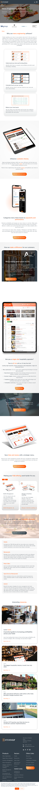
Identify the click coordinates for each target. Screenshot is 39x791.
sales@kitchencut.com (29, 746)
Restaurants (16, 758)
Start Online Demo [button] (19, 409)
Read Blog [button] (6, 698)
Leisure (15, 766)
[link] (19, 616)
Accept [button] (17, 788)
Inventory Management (7, 760)
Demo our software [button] (19, 237)
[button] (34, 2)
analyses (23, 167)
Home (3, 31)
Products (5, 753)
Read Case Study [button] (11, 279)
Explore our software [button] (19, 174)
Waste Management (6, 762)
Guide (9, 629)
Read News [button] (6, 670)
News (5, 663)
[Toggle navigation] (36, 2)
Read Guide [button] (6, 641)
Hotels (15, 756)
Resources (28, 756)
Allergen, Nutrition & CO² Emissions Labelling (7, 766)
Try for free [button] (19, 388)
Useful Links (18, 769)
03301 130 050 (28, 744)
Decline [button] (22, 788)
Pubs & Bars (17, 760)
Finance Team (17, 780)
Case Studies (29, 758)
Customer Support (30, 762)
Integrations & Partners (31, 760)
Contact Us (30, 767)
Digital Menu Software (7, 758)
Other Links (30, 753)
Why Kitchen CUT (30, 764)
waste (21, 163)
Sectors (16, 753)
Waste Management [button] (19, 466)
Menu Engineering (6, 756)
